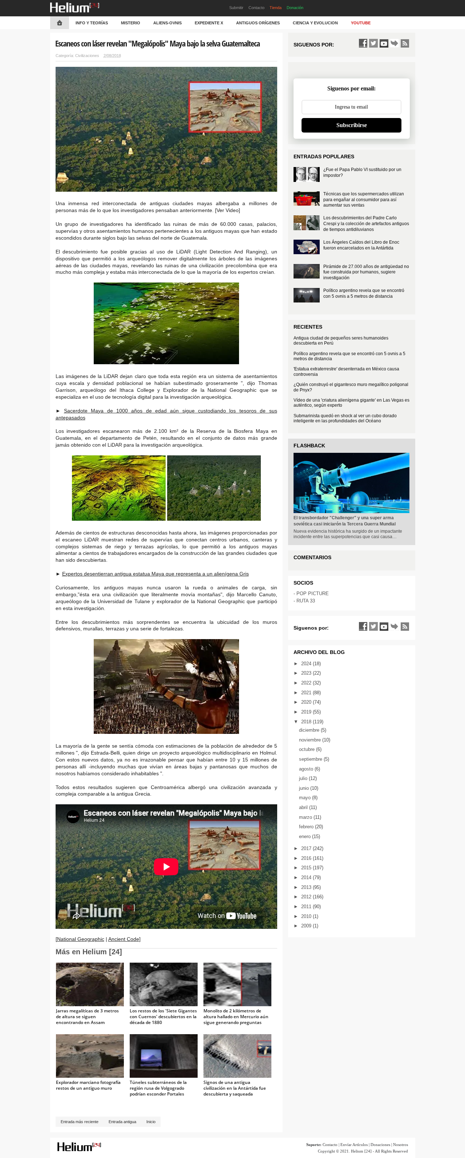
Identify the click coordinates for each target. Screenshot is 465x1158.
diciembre (310, 730)
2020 (307, 702)
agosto (307, 769)
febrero (307, 826)
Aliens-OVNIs (167, 23)
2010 (307, 916)
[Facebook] (363, 43)
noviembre (310, 740)
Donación (295, 7)
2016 (307, 858)
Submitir (236, 7)
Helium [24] (361, 1151)
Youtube (361, 23)
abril (304, 807)
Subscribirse (351, 125)
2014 (307, 877)
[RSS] (405, 43)
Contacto (256, 7)
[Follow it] (394, 43)
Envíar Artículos (354, 1144)
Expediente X (209, 23)
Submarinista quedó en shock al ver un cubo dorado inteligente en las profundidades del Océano (345, 418)
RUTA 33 (305, 601)
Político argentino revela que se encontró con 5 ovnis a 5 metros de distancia (363, 293)
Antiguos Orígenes (258, 23)
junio (304, 788)
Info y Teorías (92, 23)
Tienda (276, 7)
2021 (307, 692)
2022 (307, 683)
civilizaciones (87, 55)
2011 (307, 906)
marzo (306, 817)
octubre (307, 749)
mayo (305, 797)
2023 (307, 673)
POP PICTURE (312, 593)
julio (304, 778)
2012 (307, 896)
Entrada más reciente (79, 1122)
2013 (307, 887)
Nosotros (400, 1144)
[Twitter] (373, 43)
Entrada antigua (122, 1122)
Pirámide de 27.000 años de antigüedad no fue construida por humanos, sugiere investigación (366, 272)
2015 (307, 867)
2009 (307, 926)
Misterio (130, 23)
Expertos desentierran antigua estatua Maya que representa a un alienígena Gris (155, 574)
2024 (307, 663)
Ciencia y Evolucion (315, 23)
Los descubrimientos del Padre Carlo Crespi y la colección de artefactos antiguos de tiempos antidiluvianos (366, 223)
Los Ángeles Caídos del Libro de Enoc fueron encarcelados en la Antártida (361, 245)
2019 (307, 712)
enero (305, 836)
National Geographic (80, 939)
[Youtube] (384, 43)
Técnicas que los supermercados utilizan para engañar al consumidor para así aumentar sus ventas (363, 199)
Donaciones (380, 1144)
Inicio (150, 1122)
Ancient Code (123, 939)
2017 (307, 848)
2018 (307, 721)
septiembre (311, 759)
